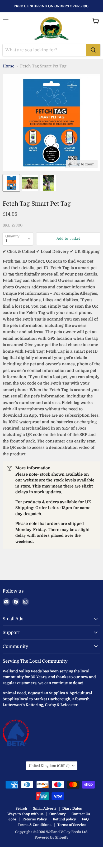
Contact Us (81, 814)
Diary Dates (72, 808)
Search (21, 808)
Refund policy (64, 819)
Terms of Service (71, 825)
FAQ (85, 819)
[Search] (93, 50)
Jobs (12, 819)
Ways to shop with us (25, 814)
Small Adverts (45, 808)
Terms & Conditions (35, 825)
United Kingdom (49, 766)
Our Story (57, 814)
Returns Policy (34, 819)
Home (8, 66)
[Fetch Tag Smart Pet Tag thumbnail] (11, 182)
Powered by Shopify (51, 837)
